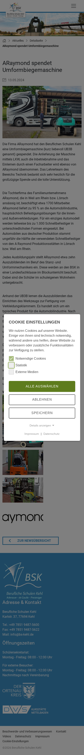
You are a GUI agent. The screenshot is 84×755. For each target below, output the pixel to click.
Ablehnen (42, 399)
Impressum (31, 433)
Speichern (42, 413)
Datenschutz (51, 433)
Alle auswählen (42, 386)
